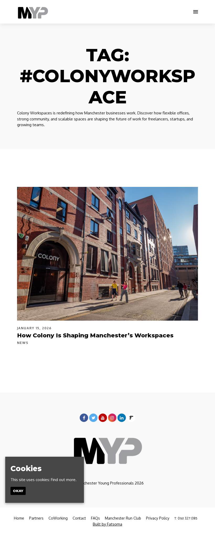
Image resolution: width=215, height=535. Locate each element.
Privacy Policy (157, 518)
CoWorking (58, 518)
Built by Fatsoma (107, 524)
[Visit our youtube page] (103, 417)
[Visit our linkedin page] (121, 417)
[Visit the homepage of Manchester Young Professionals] (33, 12)
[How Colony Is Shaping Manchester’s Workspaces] (107, 254)
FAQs (95, 518)
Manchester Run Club (123, 518)
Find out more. (64, 479)
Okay (18, 491)
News (23, 343)
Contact (79, 518)
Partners (36, 518)
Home (19, 518)
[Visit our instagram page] (112, 417)
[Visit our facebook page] (84, 417)
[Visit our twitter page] (93, 417)
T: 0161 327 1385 (185, 518)
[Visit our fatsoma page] (131, 417)
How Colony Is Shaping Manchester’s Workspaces (95, 335)
